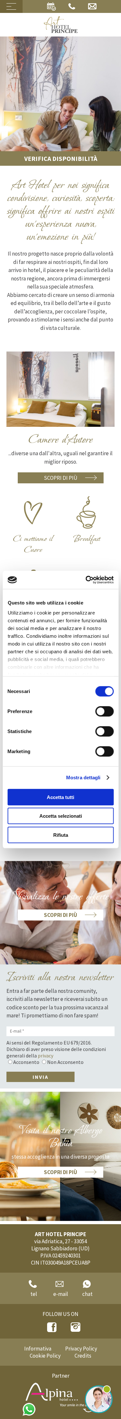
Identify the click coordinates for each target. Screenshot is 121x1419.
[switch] (104, 711)
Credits (83, 1355)
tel (33, 1294)
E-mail (60, 1294)
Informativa (37, 1348)
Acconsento (26, 1062)
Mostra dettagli (83, 777)
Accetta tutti (60, 797)
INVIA (40, 1077)
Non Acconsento (65, 1062)
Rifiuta (60, 834)
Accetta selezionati (60, 816)
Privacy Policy (81, 1348)
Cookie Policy (45, 1355)
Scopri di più (60, 477)
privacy (45, 1055)
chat (87, 1294)
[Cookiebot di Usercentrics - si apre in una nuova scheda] (86, 580)
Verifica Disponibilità (60, 158)
